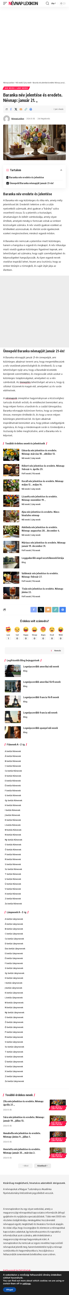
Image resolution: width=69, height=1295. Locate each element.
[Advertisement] (34, 43)
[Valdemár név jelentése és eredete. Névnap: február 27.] (11, 578)
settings (26, 1283)
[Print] (31, 109)
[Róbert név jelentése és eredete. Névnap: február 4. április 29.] (11, 470)
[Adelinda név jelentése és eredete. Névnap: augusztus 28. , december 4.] (11, 532)
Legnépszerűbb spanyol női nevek (40, 728)
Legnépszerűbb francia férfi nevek (41, 697)
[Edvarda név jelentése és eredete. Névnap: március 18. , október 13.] (11, 455)
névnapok (11, 398)
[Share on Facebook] (11, 109)
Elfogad (9, 1289)
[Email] (21, 109)
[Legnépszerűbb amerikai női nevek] (13, 671)
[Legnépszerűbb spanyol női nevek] (13, 732)
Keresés (57, 650)
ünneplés (25, 382)
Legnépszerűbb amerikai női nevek (41, 666)
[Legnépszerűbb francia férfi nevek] (13, 702)
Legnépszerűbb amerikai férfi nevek (41, 681)
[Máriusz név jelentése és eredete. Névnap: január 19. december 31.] (11, 547)
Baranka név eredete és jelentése (26, 177)
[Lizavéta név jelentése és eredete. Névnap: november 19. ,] (11, 501)
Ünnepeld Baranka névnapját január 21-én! (32, 183)
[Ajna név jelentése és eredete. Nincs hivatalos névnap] (11, 516)
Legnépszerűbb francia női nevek (40, 712)
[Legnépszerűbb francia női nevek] (13, 717)
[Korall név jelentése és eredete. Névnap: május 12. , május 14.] (11, 485)
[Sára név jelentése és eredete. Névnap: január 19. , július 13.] (58, 1120)
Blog (24, 562)
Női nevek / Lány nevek (16, 88)
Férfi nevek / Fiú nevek (31, 473)
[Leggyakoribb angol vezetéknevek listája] (11, 562)
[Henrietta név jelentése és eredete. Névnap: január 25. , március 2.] (58, 1152)
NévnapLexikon (17, 118)
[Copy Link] (26, 109)
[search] (47, 3)
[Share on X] (16, 109)
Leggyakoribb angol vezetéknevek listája (43, 558)
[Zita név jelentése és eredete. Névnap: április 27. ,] (58, 1104)
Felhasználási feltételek (17, 1270)
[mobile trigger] (6, 3)
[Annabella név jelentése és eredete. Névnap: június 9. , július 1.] (58, 1136)
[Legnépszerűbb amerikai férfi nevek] (13, 686)
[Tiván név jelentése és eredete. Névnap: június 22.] (11, 593)
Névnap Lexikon (23, 3)
